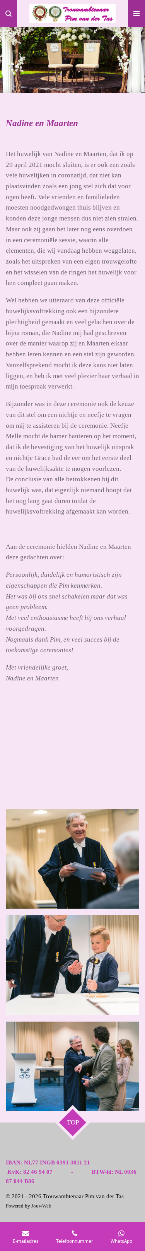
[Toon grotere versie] (72, 859)
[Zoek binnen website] (8, 13)
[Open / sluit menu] (136, 13)
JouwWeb (41, 1206)
